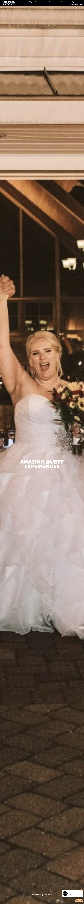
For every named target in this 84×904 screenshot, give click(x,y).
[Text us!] (79, 901)
